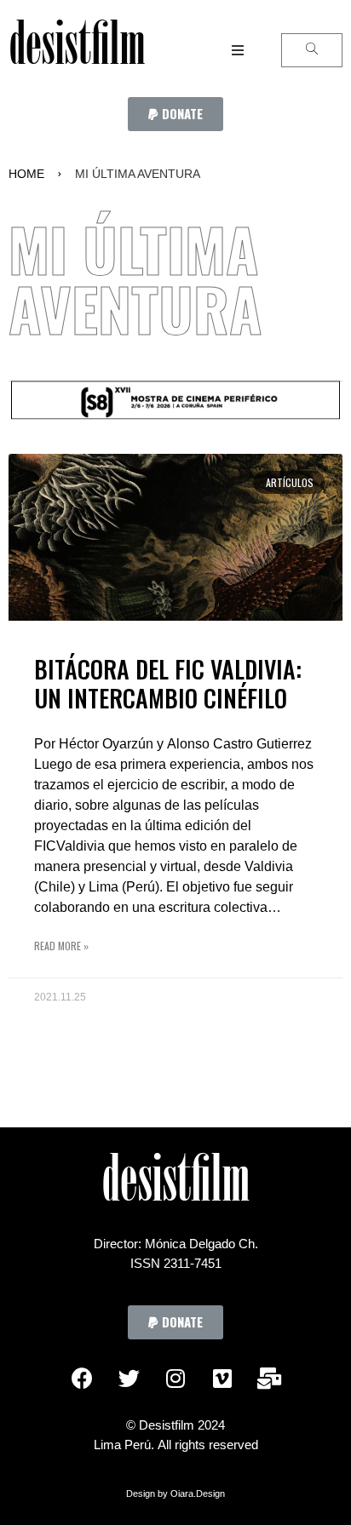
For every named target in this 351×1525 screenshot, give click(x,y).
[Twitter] (128, 1377)
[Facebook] (81, 1377)
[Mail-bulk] (269, 1377)
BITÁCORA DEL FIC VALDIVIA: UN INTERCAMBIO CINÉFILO (168, 683)
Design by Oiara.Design (175, 1493)
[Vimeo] (222, 1377)
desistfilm (77, 50)
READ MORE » (61, 945)
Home (26, 174)
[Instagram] (175, 1377)
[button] (175, 114)
